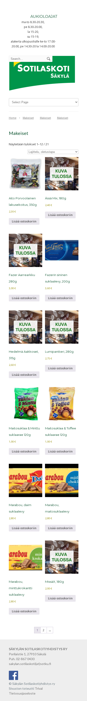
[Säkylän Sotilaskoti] (42, 91)
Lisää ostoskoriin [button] (24, 221)
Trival (39, 688)
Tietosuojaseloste (22, 693)
